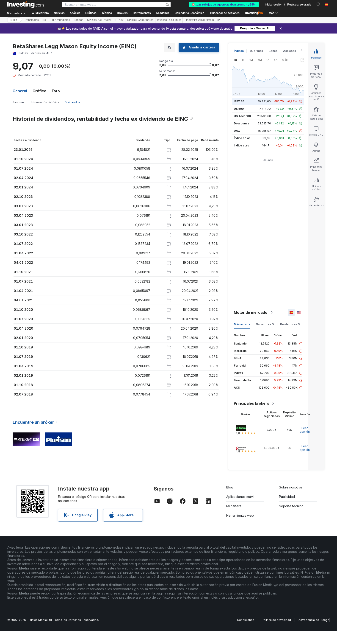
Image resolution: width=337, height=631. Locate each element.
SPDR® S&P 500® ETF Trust (105, 20)
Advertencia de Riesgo (313, 620)
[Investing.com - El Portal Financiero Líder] (25, 4)
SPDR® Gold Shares (140, 20)
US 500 (239, 108)
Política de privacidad (276, 620)
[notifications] (318, 4)
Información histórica (45, 102)
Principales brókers (251, 403)
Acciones (289, 51)
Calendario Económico (189, 13)
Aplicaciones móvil (240, 497)
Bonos (273, 51)
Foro (56, 91)
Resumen (19, 102)
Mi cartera (233, 506)
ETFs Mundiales (60, 20)
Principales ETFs (35, 20)
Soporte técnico (291, 506)
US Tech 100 (242, 116)
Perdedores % (290, 324)
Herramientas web (240, 515)
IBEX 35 (239, 101)
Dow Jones (241, 123)
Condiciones (245, 620)
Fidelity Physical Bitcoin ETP (202, 20)
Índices (239, 51)
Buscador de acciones (225, 13)
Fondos (78, 20)
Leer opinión (305, 429)
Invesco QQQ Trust (169, 20)
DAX (237, 130)
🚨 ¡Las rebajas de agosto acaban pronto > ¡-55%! (224, 4)
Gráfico (39, 91)
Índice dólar (242, 138)
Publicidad (287, 497)
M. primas (256, 51)
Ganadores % (265, 324)
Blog (229, 487)
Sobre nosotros (291, 487)
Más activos (242, 324)
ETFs (14, 20)
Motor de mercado (250, 312)
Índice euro (241, 145)
